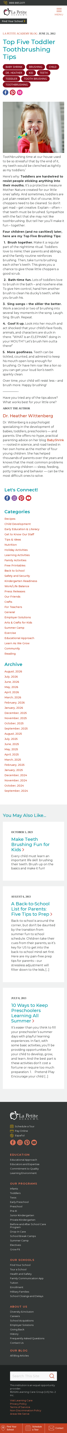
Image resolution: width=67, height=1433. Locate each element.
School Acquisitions (22, 1320)
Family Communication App (27, 1278)
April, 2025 (11, 754)
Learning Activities (17, 555)
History (14, 1333)
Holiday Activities (16, 550)
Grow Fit (15, 1249)
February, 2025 (14, 765)
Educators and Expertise (24, 1164)
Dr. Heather (14, 72)
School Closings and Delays (26, 1296)
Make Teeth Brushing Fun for (30, 844)
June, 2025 (11, 744)
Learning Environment (23, 1173)
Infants (14, 1188)
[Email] (20, 92)
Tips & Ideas (12, 539)
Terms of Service (20, 1407)
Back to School (14, 570)
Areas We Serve (19, 1413)
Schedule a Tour (24, 1126)
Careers (15, 1316)
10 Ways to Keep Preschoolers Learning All (29, 1013)
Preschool (16, 1206)
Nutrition (10, 544)
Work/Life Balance (16, 586)
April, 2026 (11, 692)
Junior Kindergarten (22, 1215)
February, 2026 (14, 702)
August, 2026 (13, 671)
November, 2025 (15, 718)
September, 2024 (16, 790)
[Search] (52, 1376)
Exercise (10, 633)
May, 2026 (11, 687)
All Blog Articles (19, 1355)
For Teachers (13, 607)
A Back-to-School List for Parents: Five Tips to (30, 909)
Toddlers (15, 1193)
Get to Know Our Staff (19, 534)
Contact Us (16, 1342)
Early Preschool (19, 1201)
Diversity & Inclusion (22, 1311)
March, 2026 (12, 697)
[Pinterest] (12, 92)
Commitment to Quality (24, 1168)
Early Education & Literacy (21, 529)
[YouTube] (28, 498)
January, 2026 (13, 707)
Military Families (19, 1291)
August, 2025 (13, 733)
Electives (15, 1244)
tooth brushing (35, 78)
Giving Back (17, 1329)
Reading (10, 653)
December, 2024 (15, 775)
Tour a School (18, 1269)
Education (20, 1154)
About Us (18, 1306)
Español (20, 1135)
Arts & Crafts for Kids (18, 622)
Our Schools (22, 1260)
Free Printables (14, 565)
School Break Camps (23, 1236)
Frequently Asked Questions (27, 1338)
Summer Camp (14, 627)
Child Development (17, 524)
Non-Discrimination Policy (25, 1410)
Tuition (14, 1282)
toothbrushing (17, 84)
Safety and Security (17, 576)
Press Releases (14, 591)
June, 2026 (11, 682)
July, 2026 (11, 676)
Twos (13, 1197)
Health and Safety (21, 1273)
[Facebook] (5, 92)
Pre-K (13, 1210)
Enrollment (16, 1287)
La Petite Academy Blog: (20, 33)
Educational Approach (19, 638)
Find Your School (12, 21)
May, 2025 (11, 749)
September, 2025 (16, 728)
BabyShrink (55, 440)
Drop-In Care (18, 1231)
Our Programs (23, 1183)
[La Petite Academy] (13, 12)
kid (31, 72)
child (52, 67)
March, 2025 (12, 759)
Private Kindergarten (22, 1219)
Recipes (9, 518)
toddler (11, 78)
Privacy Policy (18, 1403)
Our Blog (19, 1350)
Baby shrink (14, 67)
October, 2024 (14, 785)
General (9, 612)
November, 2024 (15, 780)
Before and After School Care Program (28, 1226)
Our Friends (12, 596)
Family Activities (15, 560)
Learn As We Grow (17, 643)
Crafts (8, 601)
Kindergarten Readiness (20, 581)
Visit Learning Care (21, 1400)
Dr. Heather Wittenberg (28, 415)
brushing (35, 67)
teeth (44, 72)
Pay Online (21, 1130)
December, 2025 (15, 713)
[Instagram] (14, 498)
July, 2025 (11, 739)
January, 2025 (13, 770)
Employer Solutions (17, 617)
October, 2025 (14, 723)
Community (12, 648)
